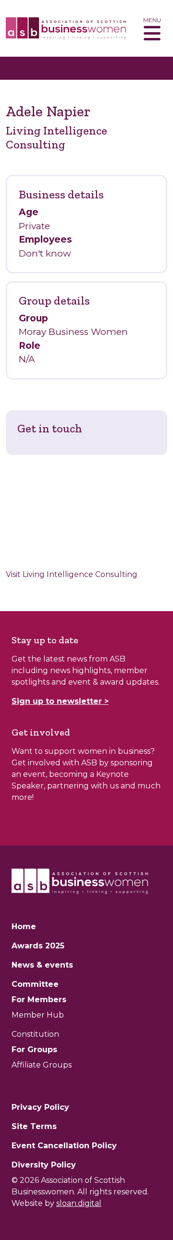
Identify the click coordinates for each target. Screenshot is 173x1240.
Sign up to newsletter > (60, 701)
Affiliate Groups (42, 1064)
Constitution (35, 1034)
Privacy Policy (40, 1107)
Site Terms (34, 1126)
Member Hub (38, 1014)
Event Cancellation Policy (64, 1145)
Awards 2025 (38, 945)
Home (24, 926)
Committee (35, 984)
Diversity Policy (44, 1164)
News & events (42, 965)
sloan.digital (78, 1203)
